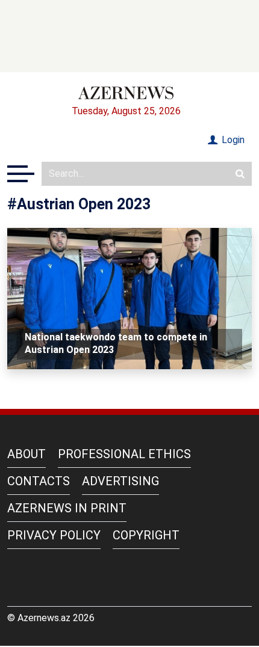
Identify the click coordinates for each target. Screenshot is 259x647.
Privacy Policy (54, 535)
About (26, 454)
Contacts (38, 481)
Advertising (120, 481)
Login (232, 140)
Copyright (146, 535)
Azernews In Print (66, 508)
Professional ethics (124, 454)
